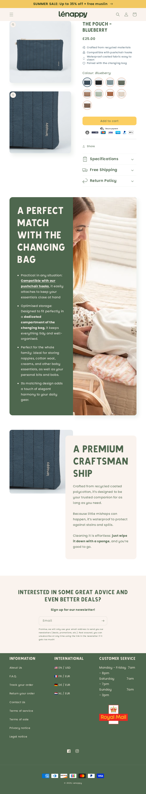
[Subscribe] (103, 620)
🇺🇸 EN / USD (62, 668)
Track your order (21, 685)
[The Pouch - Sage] (110, 82)
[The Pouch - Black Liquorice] (98, 82)
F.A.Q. (13, 676)
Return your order (22, 693)
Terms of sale (19, 719)
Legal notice (18, 736)
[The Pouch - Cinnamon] (87, 94)
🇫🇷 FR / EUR (62, 676)
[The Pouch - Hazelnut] (87, 105)
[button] (11, 14)
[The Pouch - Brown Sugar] (110, 94)
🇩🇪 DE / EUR (62, 685)
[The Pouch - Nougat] (121, 94)
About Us (16, 668)
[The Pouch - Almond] (98, 94)
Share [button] (91, 146)
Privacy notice (20, 728)
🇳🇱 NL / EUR (62, 693)
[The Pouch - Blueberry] (87, 82)
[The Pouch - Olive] (121, 82)
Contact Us (17, 702)
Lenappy (77, 783)
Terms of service (21, 711)
